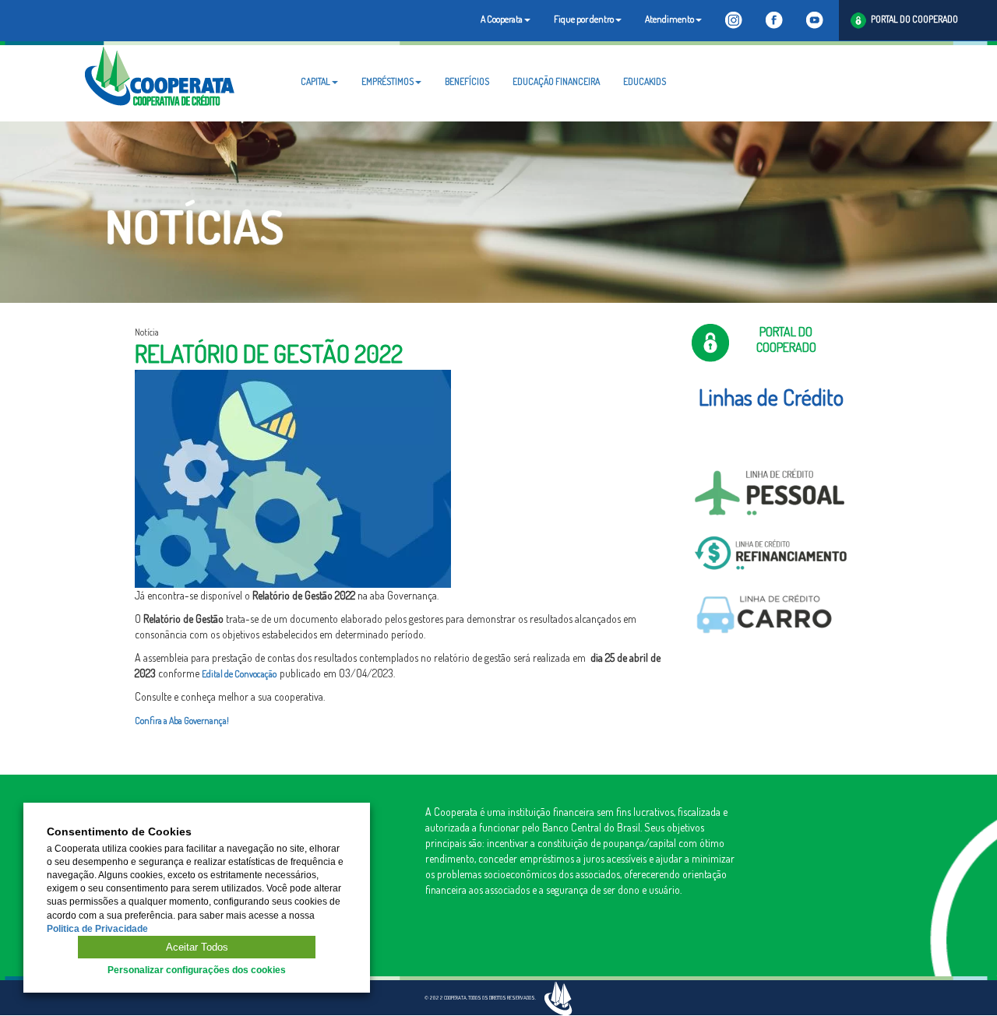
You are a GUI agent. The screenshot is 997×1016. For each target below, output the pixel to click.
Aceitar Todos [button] (197, 947)
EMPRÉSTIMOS (387, 81)
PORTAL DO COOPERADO (912, 19)
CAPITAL (315, 81)
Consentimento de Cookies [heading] (119, 832)
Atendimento (669, 19)
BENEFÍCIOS (467, 81)
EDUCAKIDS (644, 81)
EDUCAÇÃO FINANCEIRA (556, 81)
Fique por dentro (584, 19)
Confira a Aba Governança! (182, 720)
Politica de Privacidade (97, 928)
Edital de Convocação (241, 674)
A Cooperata (502, 19)
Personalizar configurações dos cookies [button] (196, 970)
